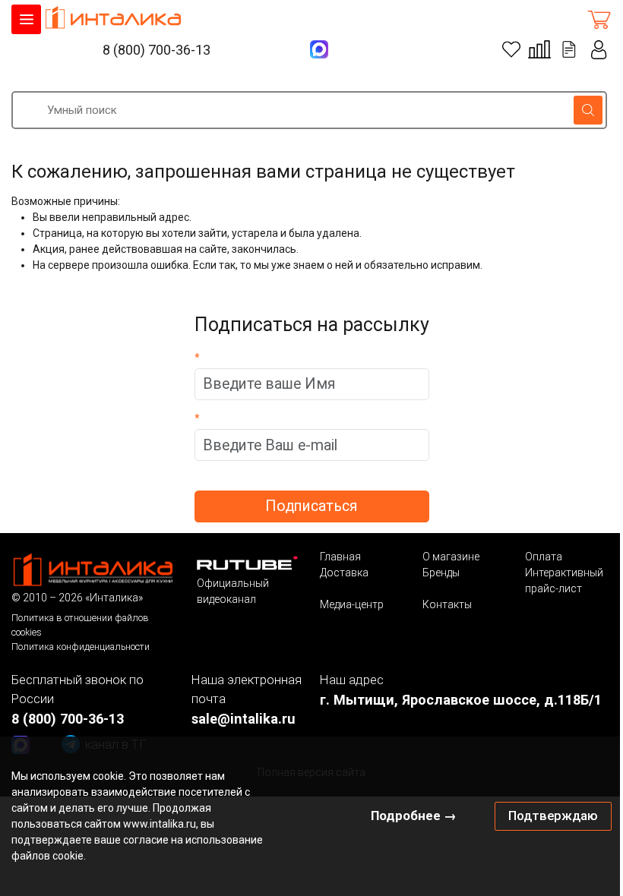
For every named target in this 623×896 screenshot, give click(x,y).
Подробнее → (414, 815)
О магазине (450, 557)
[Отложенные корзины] (569, 49)
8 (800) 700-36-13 (156, 50)
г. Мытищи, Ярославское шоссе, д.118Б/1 (461, 700)
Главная (340, 557)
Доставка (344, 572)
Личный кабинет (599, 49)
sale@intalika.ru (243, 719)
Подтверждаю (553, 815)
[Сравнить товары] (539, 49)
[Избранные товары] (511, 49)
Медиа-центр (352, 604)
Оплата (543, 557)
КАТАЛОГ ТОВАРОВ (26, 19)
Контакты (447, 604)
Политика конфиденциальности (80, 646)
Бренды (441, 572)
